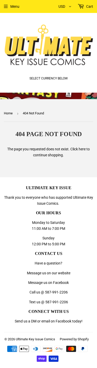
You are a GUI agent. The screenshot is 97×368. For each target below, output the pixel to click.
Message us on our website (48, 273)
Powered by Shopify (74, 339)
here (82, 149)
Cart (89, 6)
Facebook (63, 321)
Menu (14, 6)
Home (8, 113)
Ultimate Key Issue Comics (35, 339)
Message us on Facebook (48, 283)
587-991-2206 (56, 292)
